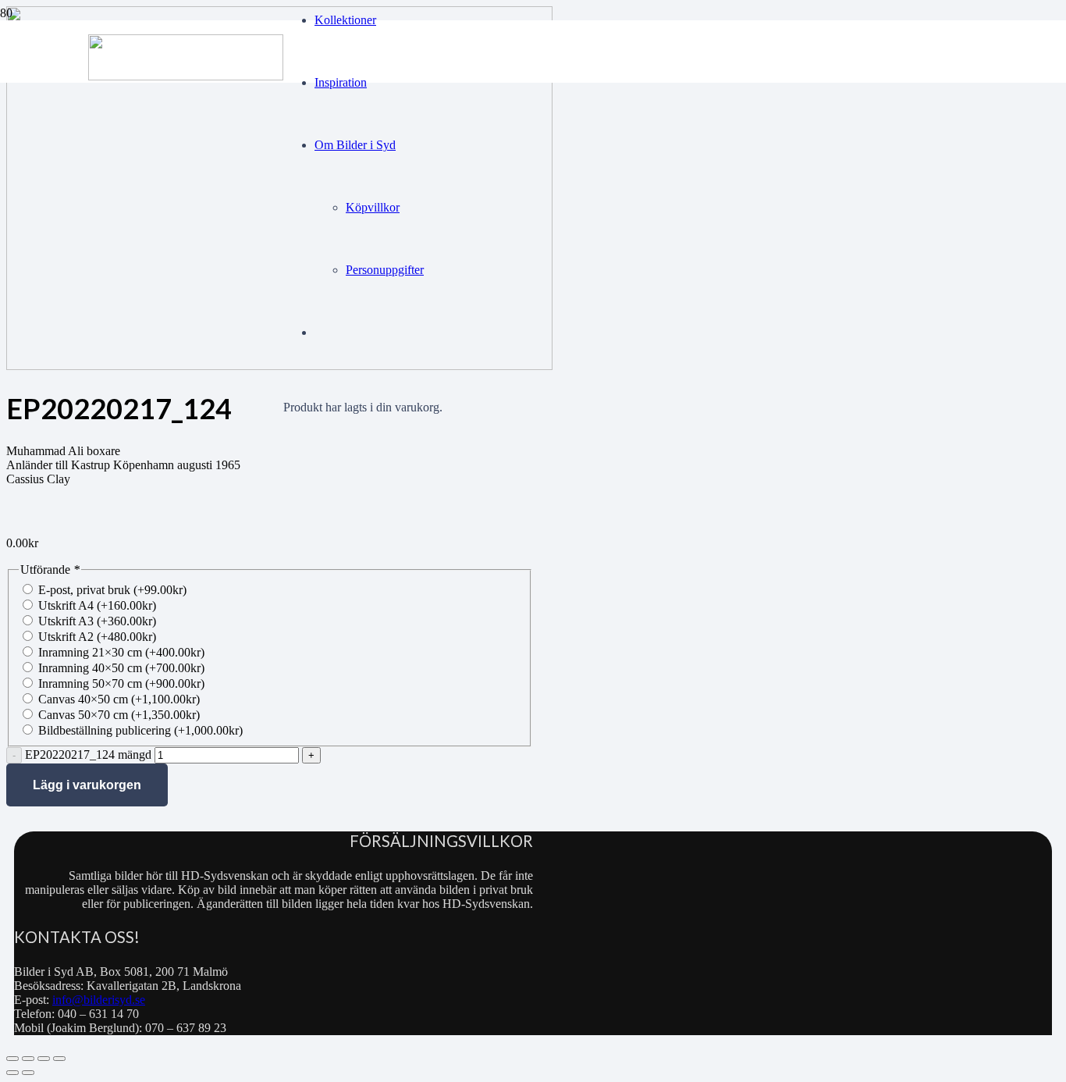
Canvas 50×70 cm (119, 714)
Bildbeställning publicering (140, 730)
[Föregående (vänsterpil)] (12, 1072)
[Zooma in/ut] (12, 1058)
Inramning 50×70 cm (121, 683)
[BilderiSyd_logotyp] (185, 76)
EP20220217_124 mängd (88, 754)
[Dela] (43, 1058)
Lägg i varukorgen (87, 785)
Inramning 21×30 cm (121, 652)
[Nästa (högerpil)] (28, 1072)
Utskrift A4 (97, 605)
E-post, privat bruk (112, 589)
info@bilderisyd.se (98, 999)
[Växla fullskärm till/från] (28, 1058)
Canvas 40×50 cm (119, 699)
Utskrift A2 (97, 636)
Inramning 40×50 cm (121, 667)
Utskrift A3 (97, 621)
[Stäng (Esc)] (59, 1058)
